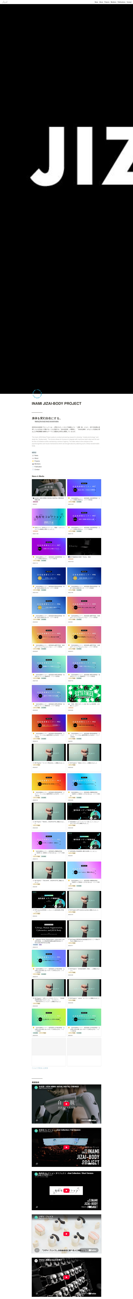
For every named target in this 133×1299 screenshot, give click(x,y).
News (96, 2)
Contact (129, 2)
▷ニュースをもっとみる (40, 1068)
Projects (106, 2)
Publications (121, 2)
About (101, 2)
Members (113, 2)
